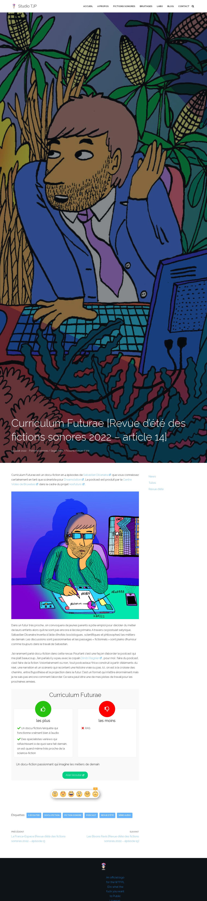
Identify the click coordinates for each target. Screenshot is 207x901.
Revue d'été (82, 450)
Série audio (125, 815)
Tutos (152, 482)
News (152, 476)
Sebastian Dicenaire (95, 474)
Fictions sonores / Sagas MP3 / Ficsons (51, 450)
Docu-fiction (52, 815)
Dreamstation (72, 479)
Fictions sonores (124, 6)
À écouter (34, 815)
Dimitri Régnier (90, 658)
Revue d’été (156, 489)
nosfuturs (75, 484)
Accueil (88, 6)
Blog (170, 6)
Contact (183, 6)
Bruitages (146, 6)
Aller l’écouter (74, 775)
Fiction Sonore (72, 815)
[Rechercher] (193, 6)
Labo (160, 6)
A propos (103, 6)
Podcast (91, 815)
